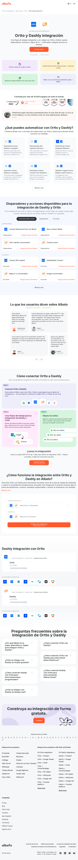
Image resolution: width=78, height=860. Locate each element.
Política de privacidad (47, 844)
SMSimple (5, 767)
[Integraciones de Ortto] (12, 581)
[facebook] (60, 853)
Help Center (6, 809)
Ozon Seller (6, 777)
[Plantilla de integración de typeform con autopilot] (13, 148)
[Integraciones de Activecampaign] (25, 581)
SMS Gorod (6, 763)
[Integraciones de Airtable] (32, 581)
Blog (3, 806)
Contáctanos (72, 846)
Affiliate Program (7, 826)
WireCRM (5, 757)
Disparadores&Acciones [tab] (27, 219)
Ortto (25, 11)
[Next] (41, 359)
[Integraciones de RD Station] (18, 581)
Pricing (4, 803)
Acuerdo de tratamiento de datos (66, 844)
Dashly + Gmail (64, 765)
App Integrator (6, 816)
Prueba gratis (39, 49)
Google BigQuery (22, 770)
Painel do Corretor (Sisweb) (26, 763)
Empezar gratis (39, 462)
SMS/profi (20, 777)
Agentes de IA (6, 829)
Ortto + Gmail (42, 763)
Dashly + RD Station (66, 774)
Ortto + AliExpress (44, 775)
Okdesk (18, 760)
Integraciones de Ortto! (29, 235)
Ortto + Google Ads (44, 779)
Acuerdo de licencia (32, 844)
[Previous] (37, 359)
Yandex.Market (7, 770)
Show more (41, 788)
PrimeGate (5, 753)
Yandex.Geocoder (22, 753)
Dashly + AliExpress (66, 777)
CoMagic (5, 760)
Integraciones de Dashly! (28, 248)
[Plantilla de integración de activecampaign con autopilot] (64, 148)
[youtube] (70, 853)
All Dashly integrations (67, 752)
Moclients (19, 757)
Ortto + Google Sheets (45, 759)
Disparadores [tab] (43, 219)
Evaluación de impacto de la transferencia (43, 846)
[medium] (74, 853)
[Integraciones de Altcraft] (39, 581)
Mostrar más (39, 188)
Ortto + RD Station (44, 772)
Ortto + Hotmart (43, 756)
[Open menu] (74, 4)
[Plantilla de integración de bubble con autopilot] (64, 172)
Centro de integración (8, 11)
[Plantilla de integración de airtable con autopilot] (13, 172)
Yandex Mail (20, 774)
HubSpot (19, 767)
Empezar (39, 720)
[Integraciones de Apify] (53, 581)
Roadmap (5, 819)
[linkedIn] (65, 853)
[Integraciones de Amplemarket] (46, 581)
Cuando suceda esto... (15, 500)
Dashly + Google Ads (66, 781)
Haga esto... (11, 512)
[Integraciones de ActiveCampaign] (5, 581)
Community (5, 823)
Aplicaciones (19, 11)
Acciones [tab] (56, 219)
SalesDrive (6, 774)
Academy (5, 813)
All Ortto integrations (44, 752)
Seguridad (62, 846)
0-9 (3, 739)
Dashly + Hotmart (65, 756)
